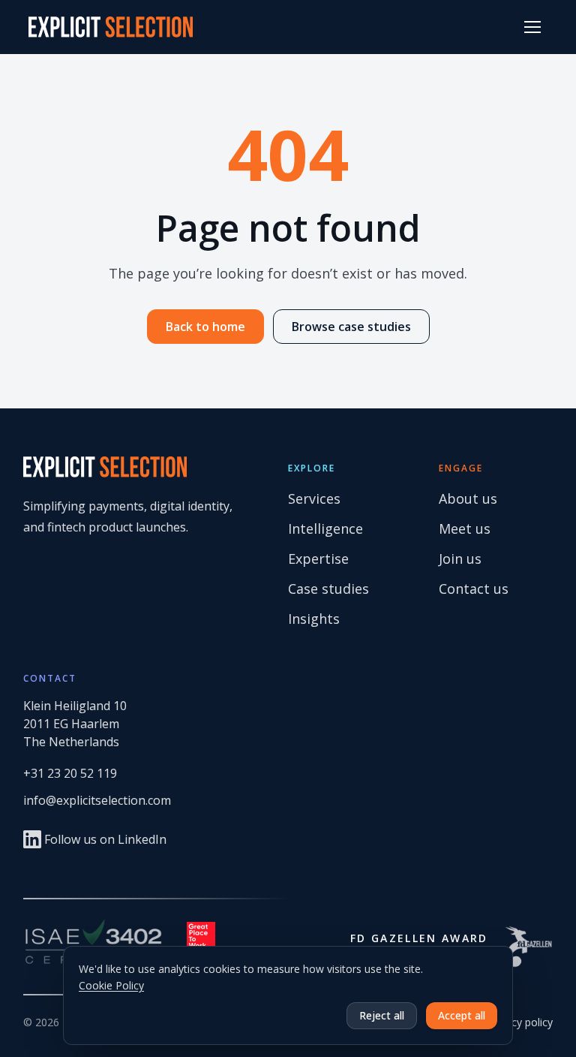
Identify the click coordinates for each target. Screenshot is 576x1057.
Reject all (381, 1015)
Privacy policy (520, 1022)
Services (314, 498)
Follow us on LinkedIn (105, 839)
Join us (460, 559)
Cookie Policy (111, 985)
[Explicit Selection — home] (110, 27)
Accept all (461, 1015)
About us (468, 498)
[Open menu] (533, 27)
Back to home (205, 326)
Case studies (328, 589)
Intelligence (325, 528)
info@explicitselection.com (97, 800)
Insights (314, 619)
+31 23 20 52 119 (70, 773)
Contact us (473, 589)
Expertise (318, 559)
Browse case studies (351, 326)
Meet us (464, 528)
